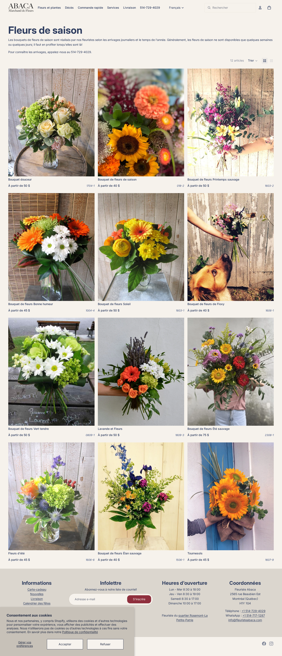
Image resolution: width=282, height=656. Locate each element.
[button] (253, 60)
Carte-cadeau (36, 589)
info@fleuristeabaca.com (245, 620)
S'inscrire (139, 599)
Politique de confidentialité (80, 632)
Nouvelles (36, 594)
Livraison (37, 598)
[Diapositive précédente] (104, 122)
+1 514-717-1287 (254, 615)
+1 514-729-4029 (253, 611)
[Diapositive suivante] (178, 122)
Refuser (105, 644)
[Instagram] (271, 643)
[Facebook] (264, 643)
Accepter (65, 644)
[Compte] (260, 7)
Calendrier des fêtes (36, 603)
